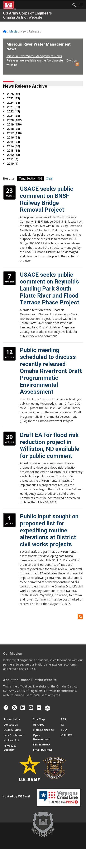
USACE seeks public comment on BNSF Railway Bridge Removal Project (46, 199)
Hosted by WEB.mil (16, 796)
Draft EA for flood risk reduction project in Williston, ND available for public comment (49, 445)
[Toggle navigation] (80, 5)
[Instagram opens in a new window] (14, 707)
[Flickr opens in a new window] (39, 707)
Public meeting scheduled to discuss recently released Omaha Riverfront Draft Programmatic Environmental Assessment (51, 371)
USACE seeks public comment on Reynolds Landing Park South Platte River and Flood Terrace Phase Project (49, 288)
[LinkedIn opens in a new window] (22, 707)
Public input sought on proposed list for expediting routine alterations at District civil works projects (49, 530)
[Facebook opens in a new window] (6, 707)
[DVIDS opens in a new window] (47, 707)
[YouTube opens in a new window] (31, 707)
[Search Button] (73, 5)
